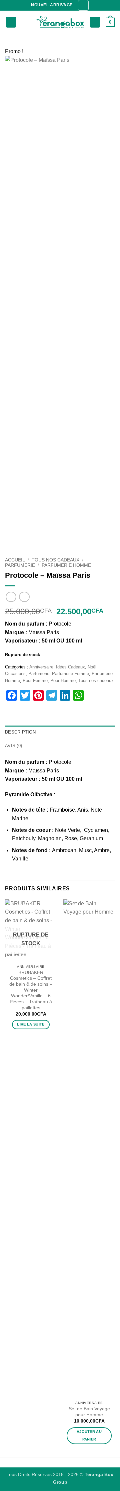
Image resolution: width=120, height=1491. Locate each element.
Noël (92, 666)
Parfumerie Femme (70, 673)
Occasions (15, 673)
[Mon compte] (95, 22)
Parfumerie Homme (66, 565)
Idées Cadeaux (70, 666)
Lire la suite (30, 1024)
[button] (83, 5)
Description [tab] (20, 732)
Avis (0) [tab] (13, 745)
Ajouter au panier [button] (89, 1435)
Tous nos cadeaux (55, 559)
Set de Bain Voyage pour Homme (89, 1411)
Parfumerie (20, 565)
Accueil (15, 559)
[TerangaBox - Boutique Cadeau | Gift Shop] (60, 22)
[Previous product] (24, 597)
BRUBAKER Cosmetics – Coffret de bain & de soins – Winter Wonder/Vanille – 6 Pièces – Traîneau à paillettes (30, 990)
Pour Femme (35, 680)
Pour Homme (63, 680)
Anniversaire (41, 666)
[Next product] (11, 597)
